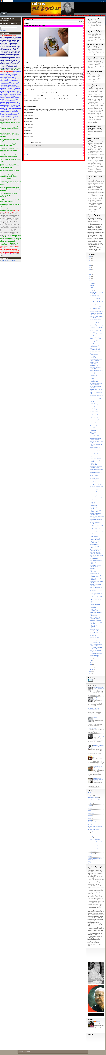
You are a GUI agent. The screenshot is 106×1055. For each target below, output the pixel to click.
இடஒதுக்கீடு (90, 802)
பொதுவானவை (90, 854)
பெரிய (89, 832)
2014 (90, 272)
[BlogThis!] (37, 145)
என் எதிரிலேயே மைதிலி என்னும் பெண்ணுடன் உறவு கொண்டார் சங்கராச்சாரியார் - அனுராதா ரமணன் (94, 709)
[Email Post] (43, 145)
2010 (90, 280)
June (91, 660)
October (91, 287)
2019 (90, 263)
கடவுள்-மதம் (90, 805)
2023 (90, 256)
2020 (90, 262)
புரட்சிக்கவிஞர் (90, 831)
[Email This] (36, 145)
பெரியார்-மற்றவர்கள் (91, 851)
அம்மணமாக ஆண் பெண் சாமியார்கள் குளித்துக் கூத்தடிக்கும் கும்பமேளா (97, 768)
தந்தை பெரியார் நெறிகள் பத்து (95, 635)
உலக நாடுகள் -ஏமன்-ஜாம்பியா (95, 409)
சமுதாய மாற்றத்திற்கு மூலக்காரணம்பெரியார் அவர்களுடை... (94, 626)
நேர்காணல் (90, 815)
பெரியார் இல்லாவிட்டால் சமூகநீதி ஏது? (96, 560)
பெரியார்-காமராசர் (91, 836)
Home (4, 13)
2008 (90, 671)
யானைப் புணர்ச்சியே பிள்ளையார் (95, 372)
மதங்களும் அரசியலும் (94, 558)
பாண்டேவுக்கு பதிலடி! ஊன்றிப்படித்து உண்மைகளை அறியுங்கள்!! (98, 779)
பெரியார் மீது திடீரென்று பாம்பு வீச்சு (96, 653)
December (92, 283)
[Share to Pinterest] (41, 145)
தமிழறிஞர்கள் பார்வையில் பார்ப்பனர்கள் (96, 370)
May (91, 662)
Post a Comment (27, 154)
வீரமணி (89, 861)
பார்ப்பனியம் (90, 820)
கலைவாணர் (90, 808)
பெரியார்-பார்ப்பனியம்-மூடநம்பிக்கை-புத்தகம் (95, 841)
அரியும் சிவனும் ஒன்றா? (94, 495)
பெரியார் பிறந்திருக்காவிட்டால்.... (95, 642)
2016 (90, 269)
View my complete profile (94, 1030)
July (91, 658)
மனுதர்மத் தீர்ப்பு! (92, 568)
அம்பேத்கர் (89, 794)
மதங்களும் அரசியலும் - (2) (94, 544)
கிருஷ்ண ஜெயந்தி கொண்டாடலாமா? (96, 640)
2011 (90, 278)
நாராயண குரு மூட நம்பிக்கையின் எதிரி (96, 311)
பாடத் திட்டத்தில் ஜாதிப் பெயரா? (93, 728)
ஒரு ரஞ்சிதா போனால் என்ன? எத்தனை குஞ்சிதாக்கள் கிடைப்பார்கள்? (98, 746)
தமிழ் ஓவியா (38, 3)
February (92, 667)
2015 (90, 271)
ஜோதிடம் (89, 862)
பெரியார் (89, 834)
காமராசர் (89, 811)
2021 (90, 260)
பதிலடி (89, 816)
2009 (90, 281)
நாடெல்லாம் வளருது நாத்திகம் (95, 336)
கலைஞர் (89, 807)
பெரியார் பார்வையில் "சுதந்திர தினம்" (96, 484)
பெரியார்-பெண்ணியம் (91, 844)
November (92, 285)
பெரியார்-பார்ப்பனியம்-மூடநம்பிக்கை (94, 839)
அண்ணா (89, 792)
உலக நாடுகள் (32, 146)
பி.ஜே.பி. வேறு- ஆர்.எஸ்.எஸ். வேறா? (96, 420)
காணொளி (90, 810)
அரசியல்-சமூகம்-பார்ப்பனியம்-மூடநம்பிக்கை (95, 799)
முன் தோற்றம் (3, 30)
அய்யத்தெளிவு (90, 795)
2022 (90, 258)
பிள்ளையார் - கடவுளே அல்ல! (95, 573)
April (91, 664)
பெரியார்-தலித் (90, 837)
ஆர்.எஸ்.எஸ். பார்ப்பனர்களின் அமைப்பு (96, 306)
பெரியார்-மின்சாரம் (91, 853)
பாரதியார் (89, 818)
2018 (90, 265)
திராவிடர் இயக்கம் (91, 813)
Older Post (81, 158)
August (91, 290)
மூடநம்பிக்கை (90, 856)
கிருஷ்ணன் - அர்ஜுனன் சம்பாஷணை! (96, 612)
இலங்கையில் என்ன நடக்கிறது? (95, 620)
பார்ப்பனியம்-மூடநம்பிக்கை (92, 824)
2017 (90, 267)
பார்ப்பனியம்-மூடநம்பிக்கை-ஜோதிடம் (94, 829)
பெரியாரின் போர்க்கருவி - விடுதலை (96, 304)
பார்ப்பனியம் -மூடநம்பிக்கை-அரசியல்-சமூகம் (95, 821)
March (91, 666)
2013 (90, 274)
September (92, 289)
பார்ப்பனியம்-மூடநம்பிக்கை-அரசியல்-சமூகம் (95, 826)
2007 (90, 673)
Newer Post (26, 158)
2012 (90, 276)
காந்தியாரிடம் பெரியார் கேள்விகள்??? (96, 351)
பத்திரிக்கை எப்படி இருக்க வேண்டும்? (96, 325)
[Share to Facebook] (40, 145)
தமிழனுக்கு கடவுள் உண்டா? (95, 365)
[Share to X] (39, 145)
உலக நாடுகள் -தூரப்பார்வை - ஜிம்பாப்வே (34, 25)
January (91, 669)
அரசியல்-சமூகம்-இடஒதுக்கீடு (93, 797)
